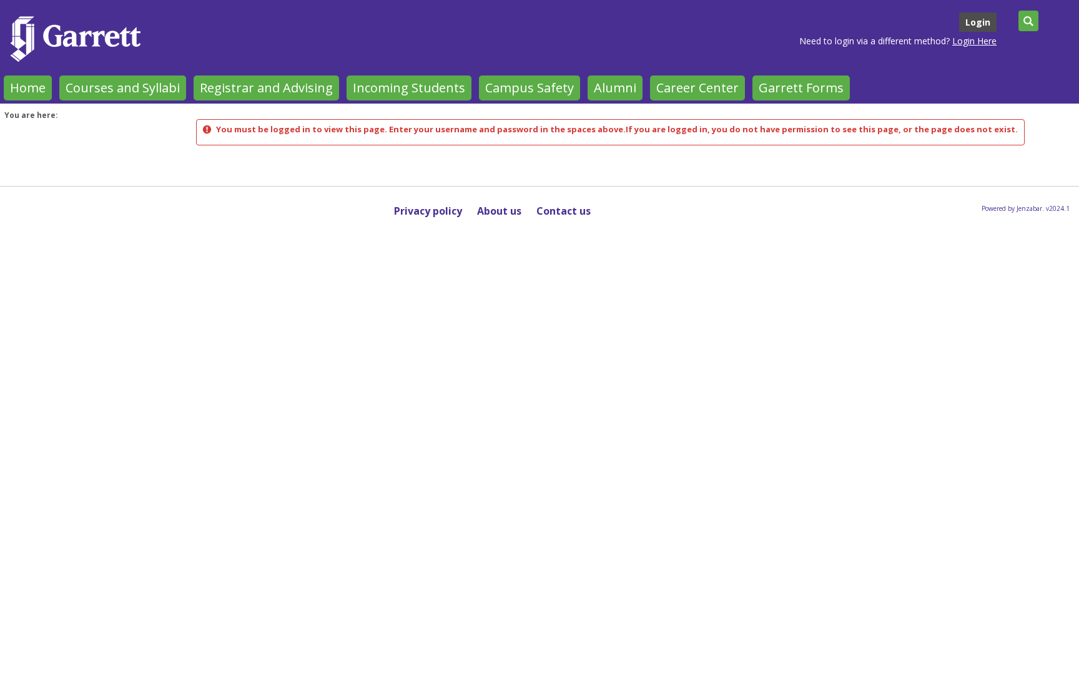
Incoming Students (409, 87)
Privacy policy (428, 211)
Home (28, 87)
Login (977, 22)
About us (499, 211)
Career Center (697, 87)
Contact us (563, 211)
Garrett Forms (801, 87)
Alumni (615, 87)
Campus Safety (529, 87)
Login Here (974, 41)
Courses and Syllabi (123, 87)
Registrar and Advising (266, 87)
